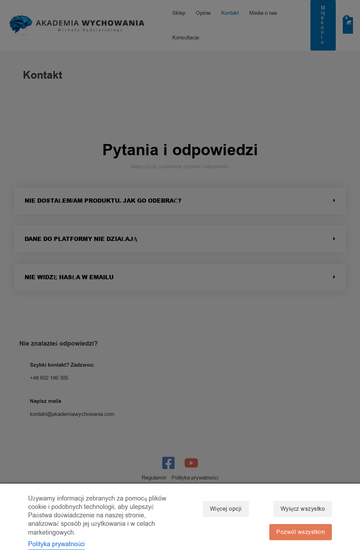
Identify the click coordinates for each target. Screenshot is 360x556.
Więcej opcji (226, 509)
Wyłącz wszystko (303, 509)
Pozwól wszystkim (300, 532)
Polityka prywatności (56, 544)
